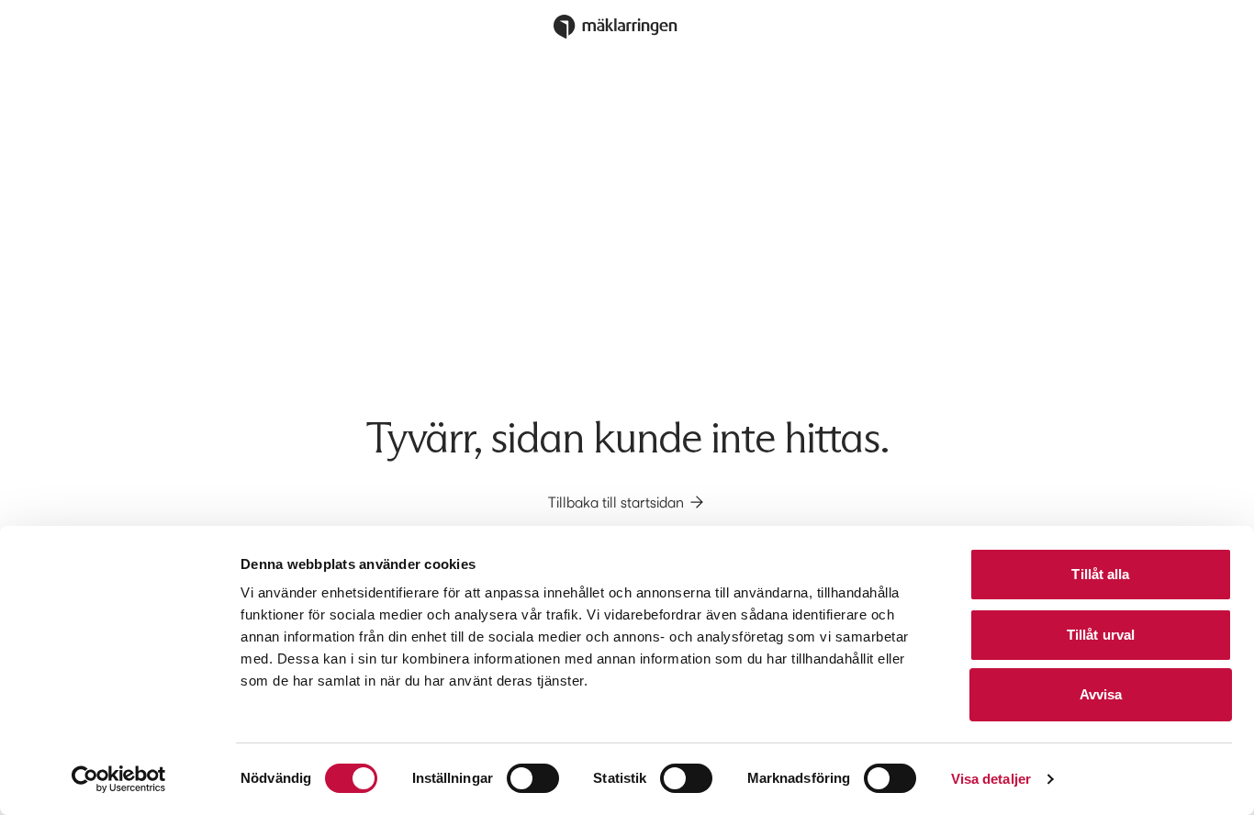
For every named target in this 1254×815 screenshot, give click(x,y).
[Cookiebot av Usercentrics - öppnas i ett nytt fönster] (119, 779)
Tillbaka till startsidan (616, 502)
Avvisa (1101, 694)
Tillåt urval (1101, 634)
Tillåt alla (1100, 574)
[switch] (533, 778)
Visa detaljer (991, 779)
